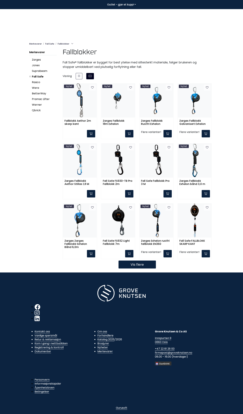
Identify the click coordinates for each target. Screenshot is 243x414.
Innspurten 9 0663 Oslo (163, 340)
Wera (35, 88)
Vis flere (137, 264)
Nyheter (102, 347)
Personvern (42, 380)
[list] (79, 76)
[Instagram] (37, 313)
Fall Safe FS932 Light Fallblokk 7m (116, 242)
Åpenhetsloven (44, 388)
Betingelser (42, 391)
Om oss (102, 331)
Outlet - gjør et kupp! (120, 4)
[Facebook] (37, 307)
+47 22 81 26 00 (165, 349)
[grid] (90, 76)
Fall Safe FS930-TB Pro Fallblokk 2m (117, 182)
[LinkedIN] (37, 318)
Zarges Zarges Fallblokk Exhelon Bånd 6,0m (75, 243)
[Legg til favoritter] (92, 88)
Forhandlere (105, 335)
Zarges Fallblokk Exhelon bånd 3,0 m (192, 182)
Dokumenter (43, 351)
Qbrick (36, 110)
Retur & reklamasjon (48, 339)
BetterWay (39, 93)
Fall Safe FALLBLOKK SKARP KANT (192, 242)
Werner (37, 105)
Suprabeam (39, 71)
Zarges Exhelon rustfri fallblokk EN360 (155, 242)
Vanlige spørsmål (46, 335)
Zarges (36, 60)
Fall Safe (37, 76)
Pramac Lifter (41, 99)
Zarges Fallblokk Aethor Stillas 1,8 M (76, 182)
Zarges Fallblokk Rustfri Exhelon (152, 122)
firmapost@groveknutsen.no (173, 353)
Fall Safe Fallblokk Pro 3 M (155, 182)
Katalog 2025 (105, 339)
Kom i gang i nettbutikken (51, 343)
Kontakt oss (42, 331)
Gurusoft (121, 408)
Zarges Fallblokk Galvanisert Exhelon (192, 122)
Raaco (36, 82)
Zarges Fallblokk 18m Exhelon (113, 122)
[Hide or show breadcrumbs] (72, 44)
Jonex (36, 65)
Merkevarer (37, 52)
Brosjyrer (103, 343)
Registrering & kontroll (49, 347)
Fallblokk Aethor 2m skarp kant (77, 122)
